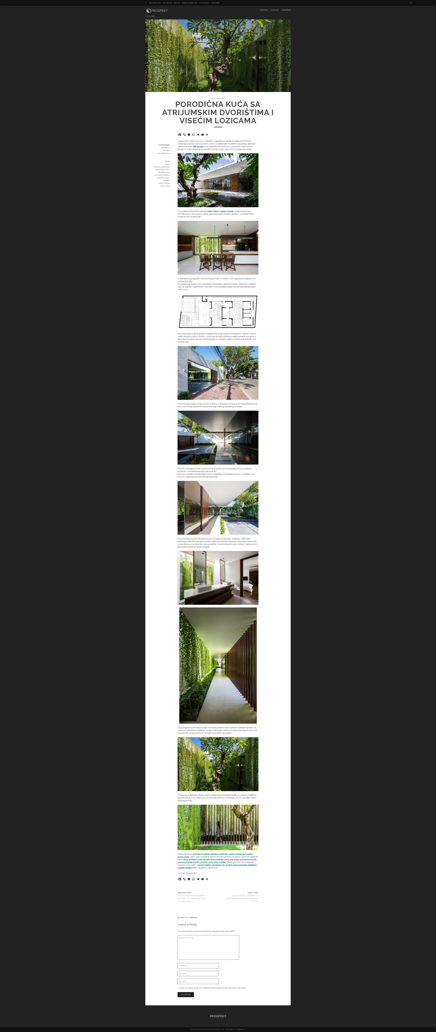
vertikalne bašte (163, 178)
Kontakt (275, 10)
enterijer (167, 3)
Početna (264, 10)
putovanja (204, 3)
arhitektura (155, 3)
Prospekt (218, 1016)
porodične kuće (164, 153)
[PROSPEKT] (157, 12)
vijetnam (166, 180)
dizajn (177, 3)
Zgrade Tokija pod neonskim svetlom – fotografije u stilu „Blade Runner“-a (192, 898)
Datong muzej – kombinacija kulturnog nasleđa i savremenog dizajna (242, 898)
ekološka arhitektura (162, 167)
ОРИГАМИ (215, 3)
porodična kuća (164, 172)
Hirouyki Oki (191, 873)
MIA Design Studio (163, 169)
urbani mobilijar (189, 3)
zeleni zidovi (165, 186)
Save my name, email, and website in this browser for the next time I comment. (213, 988)
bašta (167, 164)
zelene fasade (227, 211)
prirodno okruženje (162, 175)
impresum (286, 10)
